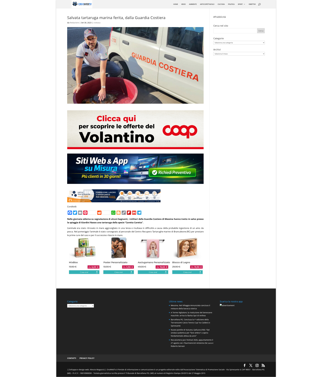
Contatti (71, 358)
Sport (240, 4)
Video (183, 4)
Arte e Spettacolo (207, 4)
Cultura (221, 4)
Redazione (74, 22)
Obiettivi (252, 4)
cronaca (97, 22)
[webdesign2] (135, 185)
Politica (231, 4)
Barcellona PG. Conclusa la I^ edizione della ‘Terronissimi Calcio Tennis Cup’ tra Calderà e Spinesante (190, 322)
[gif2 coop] (135, 147)
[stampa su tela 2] (135, 272)
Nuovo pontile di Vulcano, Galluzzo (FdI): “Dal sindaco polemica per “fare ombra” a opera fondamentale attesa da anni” (190, 333)
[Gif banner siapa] (114, 200)
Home (175, 4)
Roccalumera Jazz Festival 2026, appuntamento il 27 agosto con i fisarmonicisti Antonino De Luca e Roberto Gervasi (192, 343)
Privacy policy (86, 358)
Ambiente (193, 4)
